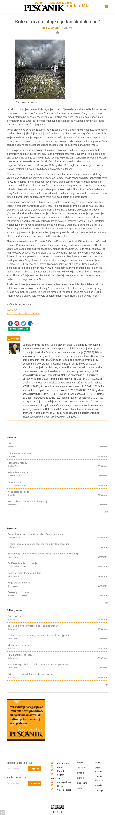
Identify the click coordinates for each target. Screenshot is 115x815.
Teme (79, 788)
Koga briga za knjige (18, 491)
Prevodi (60, 771)
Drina (10, 443)
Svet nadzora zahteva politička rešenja (28, 501)
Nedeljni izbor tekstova (19, 762)
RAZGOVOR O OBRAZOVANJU (23, 313)
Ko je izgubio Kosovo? (19, 582)
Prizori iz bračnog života (20, 472)
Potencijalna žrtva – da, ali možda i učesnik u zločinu (35, 534)
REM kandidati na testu (20, 654)
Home (80, 762)
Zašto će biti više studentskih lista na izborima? (33, 625)
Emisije (80, 773)
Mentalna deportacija (19, 645)
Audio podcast (64, 782)
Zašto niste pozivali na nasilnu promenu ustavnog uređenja (38, 664)
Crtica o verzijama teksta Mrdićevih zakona (30, 674)
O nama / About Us (99, 778)
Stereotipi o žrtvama (18, 592)
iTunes (60, 786)
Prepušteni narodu (17, 462)
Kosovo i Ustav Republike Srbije (24, 573)
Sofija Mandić (51, 27)
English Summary (17, 777)
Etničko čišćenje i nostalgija (22, 563)
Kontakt (98, 785)
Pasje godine (14, 482)
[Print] (57, 32)
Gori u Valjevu (15, 616)
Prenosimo (82, 783)
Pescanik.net (63, 763)
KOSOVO (12, 309)
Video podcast (64, 790)
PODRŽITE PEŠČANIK (19, 329)
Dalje (106, 512)
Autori (60, 767)
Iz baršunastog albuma (20, 453)
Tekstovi (81, 768)
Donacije (99, 790)
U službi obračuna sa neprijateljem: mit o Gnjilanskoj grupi (38, 544)
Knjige (97, 762)
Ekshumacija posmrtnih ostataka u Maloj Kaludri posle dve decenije (43, 553)
